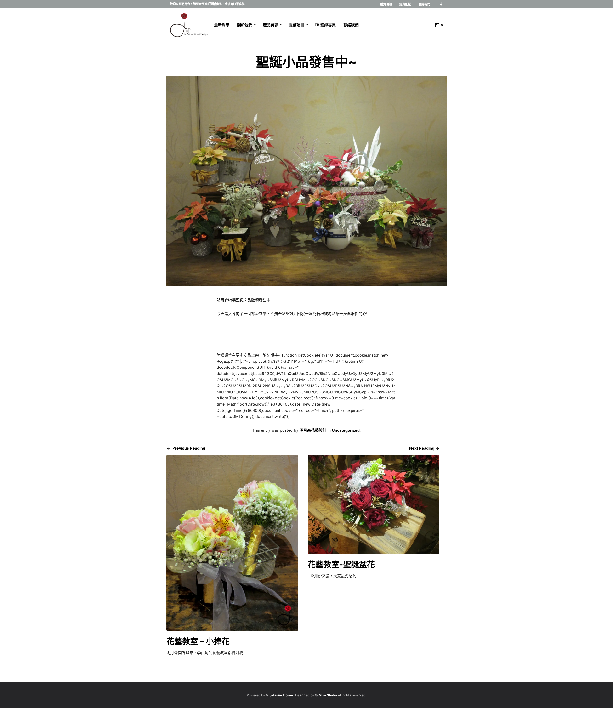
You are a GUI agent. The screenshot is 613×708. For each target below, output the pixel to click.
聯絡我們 (424, 4)
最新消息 (221, 25)
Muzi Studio (328, 695)
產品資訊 (270, 25)
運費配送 (405, 4)
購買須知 (386, 4)
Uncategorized (346, 430)
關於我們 (244, 25)
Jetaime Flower (281, 695)
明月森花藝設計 (313, 430)
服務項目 (296, 25)
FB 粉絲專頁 (325, 25)
